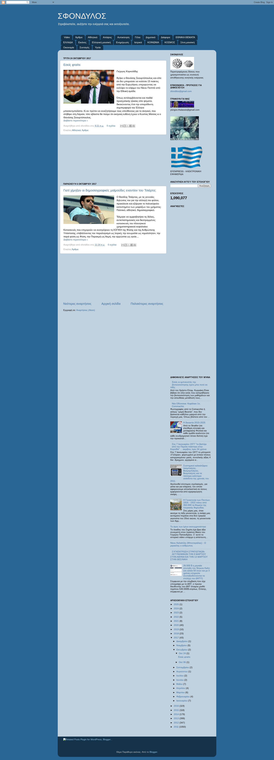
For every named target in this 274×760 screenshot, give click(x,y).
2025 (176, 604)
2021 (176, 621)
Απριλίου (181, 688)
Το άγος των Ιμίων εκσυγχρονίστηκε (188, 526)
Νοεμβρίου (182, 645)
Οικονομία (68, 47)
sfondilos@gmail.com (181, 91)
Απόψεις (107, 37)
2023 (176, 612)
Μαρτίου (180, 692)
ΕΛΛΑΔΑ (68, 42)
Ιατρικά (138, 42)
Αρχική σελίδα (111, 303)
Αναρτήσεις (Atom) (85, 310)
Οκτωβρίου (182, 650)
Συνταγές (84, 47)
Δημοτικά (150, 37)
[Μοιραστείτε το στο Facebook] (130, 125)
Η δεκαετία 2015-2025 (194, 422)
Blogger (153, 752)
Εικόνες (82, 42)
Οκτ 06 (182, 662)
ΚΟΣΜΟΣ (170, 42)
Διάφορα (165, 37)
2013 (176, 718)
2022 (176, 617)
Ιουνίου (180, 680)
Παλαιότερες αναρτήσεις (147, 303)
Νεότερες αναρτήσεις (77, 303)
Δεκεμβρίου (182, 641)
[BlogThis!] (124, 125)
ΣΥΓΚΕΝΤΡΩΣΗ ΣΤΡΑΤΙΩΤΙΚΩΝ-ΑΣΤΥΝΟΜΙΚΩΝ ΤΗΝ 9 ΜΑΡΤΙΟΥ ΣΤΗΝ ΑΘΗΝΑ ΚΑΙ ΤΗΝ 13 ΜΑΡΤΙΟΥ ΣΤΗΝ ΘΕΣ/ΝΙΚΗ (189, 555)
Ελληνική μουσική (101, 42)
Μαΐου (179, 684)
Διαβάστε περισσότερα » (75, 120)
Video (67, 37)
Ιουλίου (180, 675)
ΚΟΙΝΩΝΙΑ (153, 42)
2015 (176, 710)
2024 (176, 608)
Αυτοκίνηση (123, 37)
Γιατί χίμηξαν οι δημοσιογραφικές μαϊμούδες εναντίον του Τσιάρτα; (109, 190)
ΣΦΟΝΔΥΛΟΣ (82, 16)
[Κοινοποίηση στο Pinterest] (133, 125)
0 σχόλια (111, 126)
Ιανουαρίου (182, 701)
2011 (176, 727)
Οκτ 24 (182, 653)
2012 (176, 723)
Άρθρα (78, 37)
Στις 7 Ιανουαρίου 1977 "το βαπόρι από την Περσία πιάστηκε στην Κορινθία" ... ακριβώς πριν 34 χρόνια (188, 446)
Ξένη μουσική (187, 42)
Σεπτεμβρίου (183, 667)
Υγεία (98, 47)
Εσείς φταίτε (72, 65)
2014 (176, 714)
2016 (176, 706)
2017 (176, 637)
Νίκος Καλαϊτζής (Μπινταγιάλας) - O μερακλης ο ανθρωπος (188, 544)
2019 (176, 629)
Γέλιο (137, 37)
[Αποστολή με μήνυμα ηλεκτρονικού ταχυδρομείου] (121, 125)
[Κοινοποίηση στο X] (127, 125)
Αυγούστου (182, 671)
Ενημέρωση (122, 42)
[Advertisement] (113, 158)
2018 (176, 633)
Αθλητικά (92, 37)
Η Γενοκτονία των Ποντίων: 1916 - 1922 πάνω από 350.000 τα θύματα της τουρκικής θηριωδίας (196, 504)
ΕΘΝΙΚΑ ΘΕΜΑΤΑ (185, 37)
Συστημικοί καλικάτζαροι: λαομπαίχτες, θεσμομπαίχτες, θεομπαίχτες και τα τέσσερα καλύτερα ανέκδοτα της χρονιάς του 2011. (189, 473)
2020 (176, 625)
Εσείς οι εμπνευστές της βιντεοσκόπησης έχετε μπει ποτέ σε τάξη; (188, 384)
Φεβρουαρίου (183, 696)
